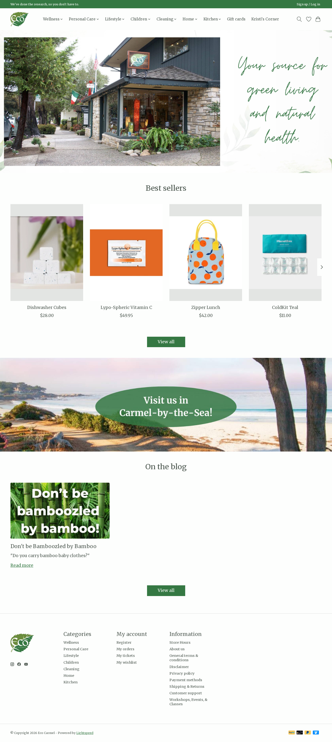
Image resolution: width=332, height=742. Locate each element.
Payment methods (185, 680)
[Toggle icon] (299, 19)
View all (166, 341)
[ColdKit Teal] (285, 252)
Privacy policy (182, 673)
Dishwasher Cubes (46, 307)
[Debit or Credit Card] (300, 733)
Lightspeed (84, 733)
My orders (125, 649)
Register (123, 642)
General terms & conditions (183, 657)
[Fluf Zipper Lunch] (205, 252)
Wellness (71, 642)
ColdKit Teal (285, 307)
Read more (21, 565)
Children (71, 662)
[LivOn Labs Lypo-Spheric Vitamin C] (126, 252)
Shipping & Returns (186, 686)
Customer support (185, 693)
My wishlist (126, 662)
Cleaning (71, 669)
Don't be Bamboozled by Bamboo (53, 546)
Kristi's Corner (265, 19)
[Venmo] (316, 733)
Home (68, 675)
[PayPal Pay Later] (308, 733)
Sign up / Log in (308, 4)
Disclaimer (179, 667)
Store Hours (180, 642)
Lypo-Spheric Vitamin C (126, 307)
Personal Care (75, 649)
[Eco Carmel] (19, 19)
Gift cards (236, 19)
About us (177, 649)
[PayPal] (291, 733)
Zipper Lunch (205, 307)
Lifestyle (71, 655)
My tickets (125, 655)
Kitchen (70, 682)
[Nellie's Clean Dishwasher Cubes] (46, 252)
